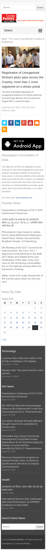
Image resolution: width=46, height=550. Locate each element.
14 (29, 318)
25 (11, 327)
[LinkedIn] (17, 123)
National (5, 110)
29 (35, 327)
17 (5, 323)
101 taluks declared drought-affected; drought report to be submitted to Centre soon (22, 423)
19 (17, 323)
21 (29, 323)
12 (17, 318)
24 (5, 327)
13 (23, 318)
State (12, 110)
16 (41, 318)
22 (35, 323)
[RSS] (4, 129)
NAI (23, 107)
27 (23, 327)
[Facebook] (11, 123)
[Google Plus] (24, 123)
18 (11, 323)
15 (35, 318)
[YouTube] (30, 123)
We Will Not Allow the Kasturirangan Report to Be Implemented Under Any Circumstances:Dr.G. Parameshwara (22, 408)
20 (23, 323)
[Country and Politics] (23, 18)
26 (17, 327)
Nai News (30, 107)
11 (11, 318)
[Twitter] (4, 123)
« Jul (4, 340)
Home (4, 39)
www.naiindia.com (24, 198)
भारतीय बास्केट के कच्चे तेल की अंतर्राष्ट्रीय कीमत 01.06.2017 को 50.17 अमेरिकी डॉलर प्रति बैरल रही (22, 222)
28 (29, 327)
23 (41, 323)
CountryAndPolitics (16, 540)
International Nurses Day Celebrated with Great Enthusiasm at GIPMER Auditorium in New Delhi (22, 501)
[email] (37, 123)
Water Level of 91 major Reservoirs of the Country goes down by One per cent (22, 278)
